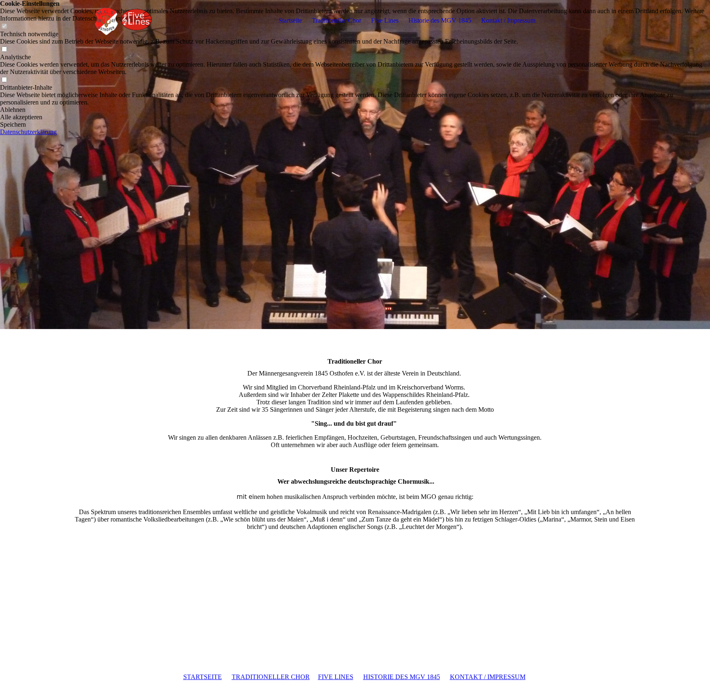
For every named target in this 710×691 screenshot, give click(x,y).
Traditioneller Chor (336, 20)
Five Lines (385, 20)
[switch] (4, 49)
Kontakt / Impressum (508, 20)
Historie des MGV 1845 (439, 20)
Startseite (290, 20)
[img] (122, 20)
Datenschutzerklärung (28, 131)
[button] (355, 110)
